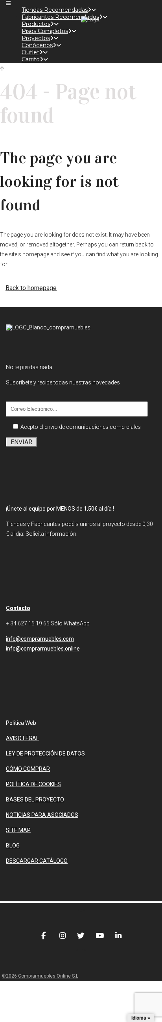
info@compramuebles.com (40, 639)
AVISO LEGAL (22, 738)
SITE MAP (18, 830)
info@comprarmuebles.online (43, 648)
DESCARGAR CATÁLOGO (37, 861)
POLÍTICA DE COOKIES (33, 784)
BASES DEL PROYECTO (35, 799)
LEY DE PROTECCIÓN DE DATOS (45, 753)
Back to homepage (31, 288)
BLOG (13, 845)
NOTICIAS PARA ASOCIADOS (42, 815)
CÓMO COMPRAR (28, 769)
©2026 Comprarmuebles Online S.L (40, 976)
